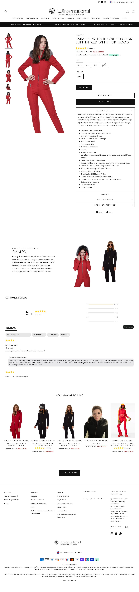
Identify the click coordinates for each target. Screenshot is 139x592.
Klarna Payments (63, 496)
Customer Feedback (11, 496)
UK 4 (80, 65)
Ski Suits (45, 18)
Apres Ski (96, 18)
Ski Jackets (18, 18)
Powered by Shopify (69, 580)
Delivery (105, 194)
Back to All (71, 473)
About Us (7, 492)
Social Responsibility (11, 500)
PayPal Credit (61, 500)
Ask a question (105, 200)
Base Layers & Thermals (63, 18)
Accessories (82, 18)
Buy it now (105, 102)
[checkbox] (65, 335)
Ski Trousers (32, 18)
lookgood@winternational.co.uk (95, 499)
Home (78, 35)
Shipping (34, 496)
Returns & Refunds (37, 500)
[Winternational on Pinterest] (120, 533)
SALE (124, 18)
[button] (102, 304)
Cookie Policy (62, 511)
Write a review (128, 327)
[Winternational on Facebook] (116, 533)
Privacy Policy (61, 507)
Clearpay (60, 492)
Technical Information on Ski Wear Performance (42, 512)
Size (78, 60)
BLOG (6, 503)
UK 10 (104, 65)
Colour (79, 72)
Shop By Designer (111, 18)
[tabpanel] (69, 357)
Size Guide (84, 88)
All (82, 35)
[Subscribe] (126, 526)
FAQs (32, 507)
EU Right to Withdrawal (38, 503)
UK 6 (88, 65)
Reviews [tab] (11, 327)
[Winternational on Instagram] (112, 533)
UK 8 (96, 65)
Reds (80, 76)
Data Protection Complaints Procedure (66, 516)
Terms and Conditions (65, 503)
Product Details (105, 110)
